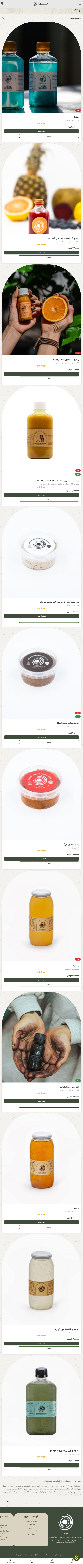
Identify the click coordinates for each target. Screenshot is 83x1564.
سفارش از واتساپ (31, 1521)
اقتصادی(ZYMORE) (72, 484)
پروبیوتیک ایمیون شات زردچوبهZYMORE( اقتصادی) (57, 481)
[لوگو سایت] (41, 4)
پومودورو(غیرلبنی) (71, 844)
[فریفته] (41, 1158)
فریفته (76, 1208)
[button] (41, 131)
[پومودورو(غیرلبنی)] (41, 794)
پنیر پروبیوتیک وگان (72, 605)
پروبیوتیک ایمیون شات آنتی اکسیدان (63, 238)
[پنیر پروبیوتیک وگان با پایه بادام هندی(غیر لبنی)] (41, 552)
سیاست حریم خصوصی (31, 1531)
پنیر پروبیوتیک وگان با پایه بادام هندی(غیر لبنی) (59, 602)
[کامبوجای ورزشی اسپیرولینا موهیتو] (41, 1400)
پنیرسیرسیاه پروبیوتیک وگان (67, 723)
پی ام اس (75, 966)
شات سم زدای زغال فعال (69, 1087)
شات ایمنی (75, 241)
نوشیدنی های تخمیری (72, 120)
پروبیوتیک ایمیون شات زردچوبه (66, 359)
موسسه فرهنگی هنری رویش (24, 1555)
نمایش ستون (74, 18)
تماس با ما (31, 1534)
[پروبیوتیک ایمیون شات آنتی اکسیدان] (41, 188)
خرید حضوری (31, 1524)
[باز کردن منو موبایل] (80, 4)
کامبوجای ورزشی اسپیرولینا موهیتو (64, 1450)
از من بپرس (31, 1528)
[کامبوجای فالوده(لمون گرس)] (41, 1279)
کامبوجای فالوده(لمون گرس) (67, 1329)
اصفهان (76, 117)
